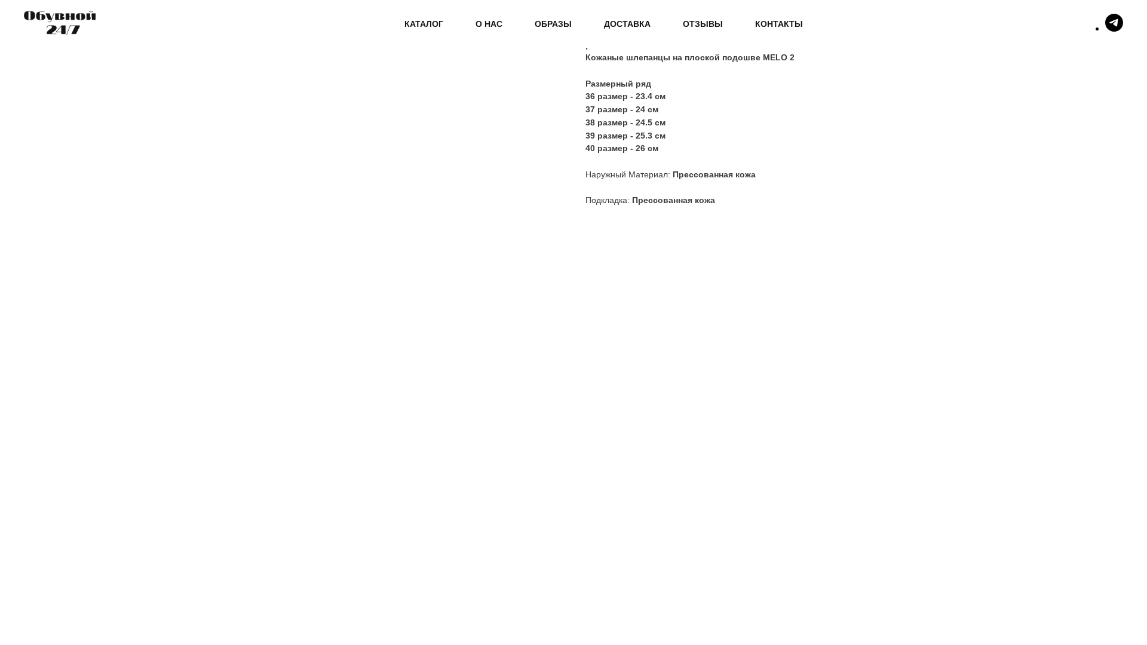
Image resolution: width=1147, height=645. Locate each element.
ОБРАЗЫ (553, 24)
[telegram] (1114, 28)
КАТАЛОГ (423, 24)
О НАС (489, 24)
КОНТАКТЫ (779, 24)
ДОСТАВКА (627, 24)
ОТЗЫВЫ (703, 24)
